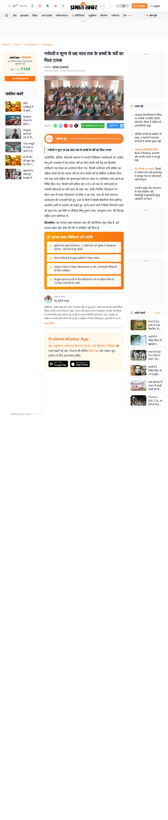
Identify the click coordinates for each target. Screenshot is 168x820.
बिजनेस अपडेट (83, 346)
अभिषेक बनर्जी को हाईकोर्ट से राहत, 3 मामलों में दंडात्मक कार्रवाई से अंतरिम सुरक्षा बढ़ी (148, 137)
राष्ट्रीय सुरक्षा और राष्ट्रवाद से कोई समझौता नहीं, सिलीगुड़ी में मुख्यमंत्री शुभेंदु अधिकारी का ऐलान (148, 193)
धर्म (93, 346)
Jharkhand (30, 44)
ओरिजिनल (79, 15)
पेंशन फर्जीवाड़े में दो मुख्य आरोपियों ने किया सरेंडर (76, 258)
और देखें (157, 313)
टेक (125, 15)
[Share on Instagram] (71, 126)
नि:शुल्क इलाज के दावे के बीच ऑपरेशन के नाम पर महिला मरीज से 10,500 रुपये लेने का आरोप (84, 281)
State (17, 44)
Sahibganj (47, 44)
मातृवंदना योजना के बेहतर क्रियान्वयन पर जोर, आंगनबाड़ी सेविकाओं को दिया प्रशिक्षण (85, 268)
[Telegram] (63, 5)
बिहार (35, 15)
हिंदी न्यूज (94, 351)
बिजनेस (103, 15)
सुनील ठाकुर (63, 300)
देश (50, 346)
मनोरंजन (115, 15)
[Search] (110, 6)
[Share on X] (76, 126)
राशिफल (111, 346)
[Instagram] (39, 5)
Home (6, 44)
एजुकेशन (92, 15)
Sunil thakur (60, 66)
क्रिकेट (101, 346)
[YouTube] (55, 5)
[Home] (84, 6)
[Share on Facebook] (61, 126)
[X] (47, 5)
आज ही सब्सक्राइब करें (20, 78)
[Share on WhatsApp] (55, 126)
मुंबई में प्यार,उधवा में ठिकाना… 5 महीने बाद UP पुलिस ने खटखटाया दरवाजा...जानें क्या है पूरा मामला (85, 247)
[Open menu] (6, 15)
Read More (49, 323)
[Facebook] (32, 5)
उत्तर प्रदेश (47, 15)
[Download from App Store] (80, 364)
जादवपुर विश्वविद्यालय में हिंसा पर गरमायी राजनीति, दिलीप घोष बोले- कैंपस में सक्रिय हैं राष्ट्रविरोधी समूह (148, 120)
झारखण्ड (24, 15)
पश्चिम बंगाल (62, 15)
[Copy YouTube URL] (66, 126)
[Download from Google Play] (58, 364)
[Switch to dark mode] (122, 6)
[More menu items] (130, 15)
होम (14, 15)
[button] (84, 98)
